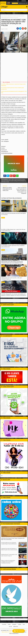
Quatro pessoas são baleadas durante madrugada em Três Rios (13, 214)
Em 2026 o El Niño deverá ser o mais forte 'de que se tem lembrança (13, 230)
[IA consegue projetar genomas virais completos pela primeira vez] (14, 238)
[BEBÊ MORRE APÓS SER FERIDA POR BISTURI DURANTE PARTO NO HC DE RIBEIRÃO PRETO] (14, 254)
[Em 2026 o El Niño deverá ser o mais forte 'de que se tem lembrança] (14, 222)
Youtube (19, 624)
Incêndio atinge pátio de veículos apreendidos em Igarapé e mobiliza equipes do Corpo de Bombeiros (13, 294)
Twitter (9, 624)
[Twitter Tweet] (8, 176)
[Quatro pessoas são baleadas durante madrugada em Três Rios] (14, 206)
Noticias (3, 201)
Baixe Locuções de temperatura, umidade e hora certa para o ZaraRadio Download (8, 561)
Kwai (24, 624)
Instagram (14, 624)
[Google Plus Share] (11, 176)
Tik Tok (10, 626)
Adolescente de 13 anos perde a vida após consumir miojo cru (11, 278)
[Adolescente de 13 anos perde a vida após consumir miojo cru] (14, 270)
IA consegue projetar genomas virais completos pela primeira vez (12, 246)
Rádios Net (15, 626)
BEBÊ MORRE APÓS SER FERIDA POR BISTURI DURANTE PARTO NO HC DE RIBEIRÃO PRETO (12, 262)
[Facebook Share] (4, 176)
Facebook (4, 624)
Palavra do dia (12, 3)
